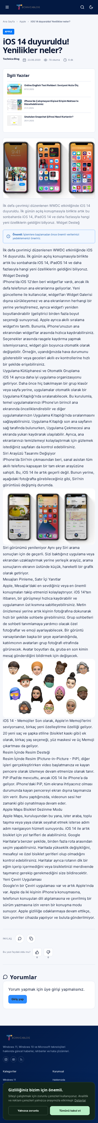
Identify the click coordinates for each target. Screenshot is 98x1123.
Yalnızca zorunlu (28, 1110)
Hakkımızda (59, 1079)
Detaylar (80, 1100)
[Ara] (82, 7)
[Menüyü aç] (7, 7)
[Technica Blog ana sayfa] (28, 7)
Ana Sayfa (9, 21)
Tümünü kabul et (70, 1110)
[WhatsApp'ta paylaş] (19, 938)
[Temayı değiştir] (91, 7)
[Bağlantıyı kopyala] (31, 938)
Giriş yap (17, 999)
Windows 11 (9, 1079)
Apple (23, 21)
